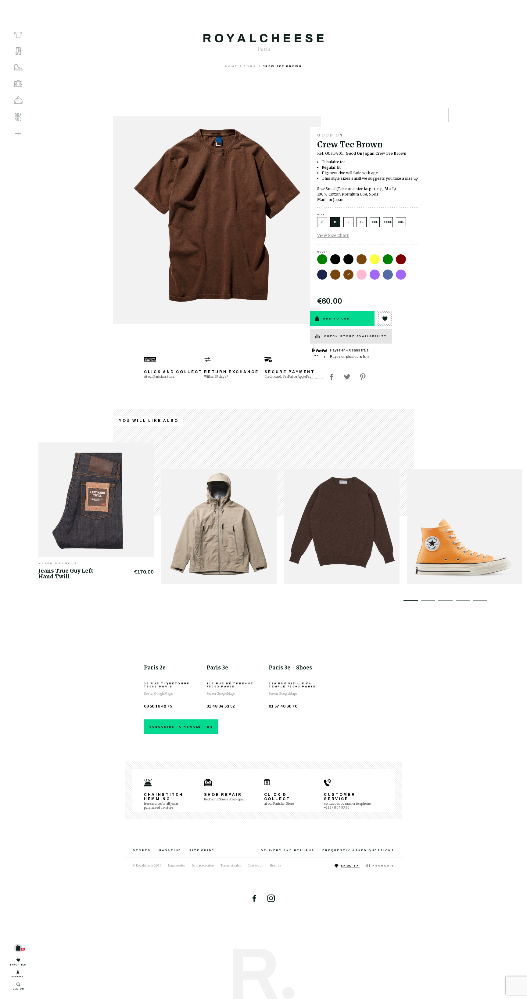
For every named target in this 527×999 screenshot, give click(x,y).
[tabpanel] (99, 510)
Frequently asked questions (358, 850)
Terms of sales (230, 865)
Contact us (255, 865)
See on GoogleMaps (158, 694)
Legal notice (176, 865)
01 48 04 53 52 (220, 706)
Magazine (170, 850)
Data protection (203, 865)
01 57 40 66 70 (283, 706)
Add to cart (338, 318)
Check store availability (355, 336)
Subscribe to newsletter (181, 726)
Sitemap (275, 865)
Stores (142, 850)
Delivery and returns (287, 850)
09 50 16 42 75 (158, 706)
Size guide (201, 850)
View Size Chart (333, 235)
